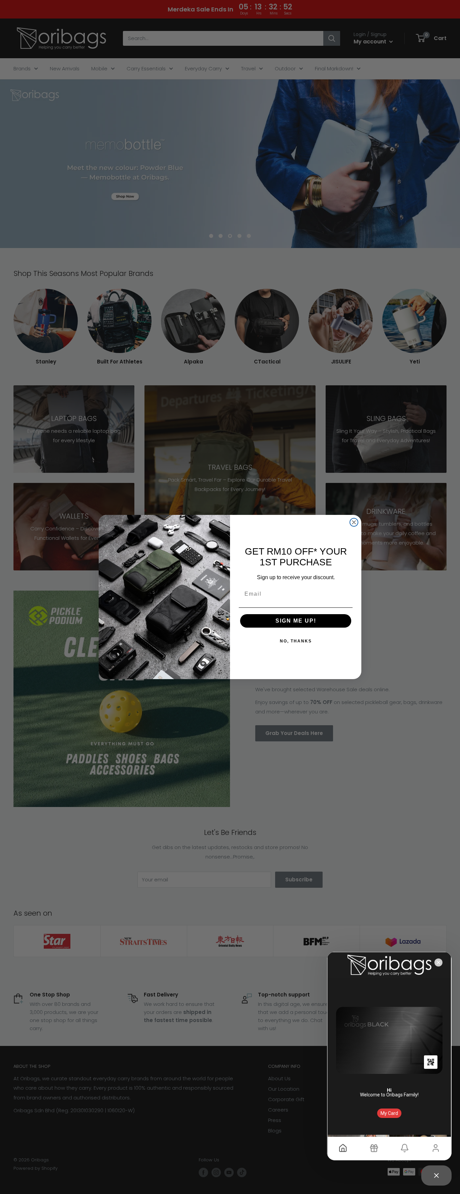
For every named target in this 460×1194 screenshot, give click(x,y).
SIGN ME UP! (295, 621)
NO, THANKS (296, 641)
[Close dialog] (354, 522)
